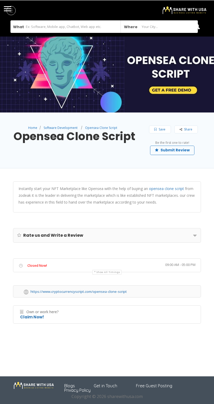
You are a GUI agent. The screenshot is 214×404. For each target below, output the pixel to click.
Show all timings (108, 272)
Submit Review (175, 150)
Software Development (61, 128)
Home (32, 128)
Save (161, 129)
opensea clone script (166, 188)
